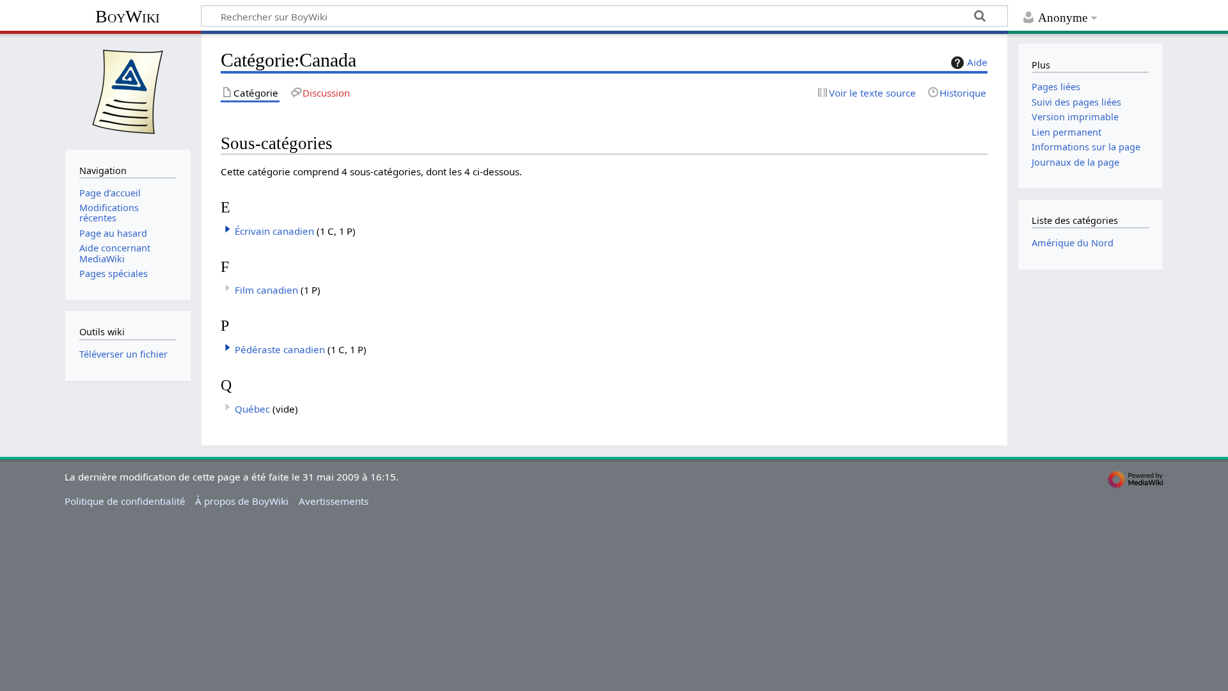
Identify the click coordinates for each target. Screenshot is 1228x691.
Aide (977, 62)
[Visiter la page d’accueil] (128, 90)
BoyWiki (127, 16)
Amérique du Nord (1073, 243)
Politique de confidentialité (125, 501)
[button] (227, 229)
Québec (252, 408)
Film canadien (266, 289)
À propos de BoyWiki (241, 501)
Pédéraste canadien (280, 349)
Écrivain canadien (274, 231)
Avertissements (333, 501)
